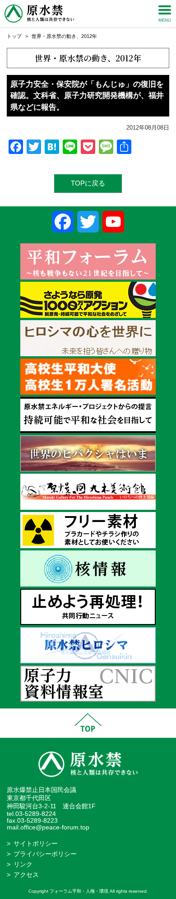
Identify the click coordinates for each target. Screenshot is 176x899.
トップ (14, 36)
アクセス (26, 874)
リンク (23, 864)
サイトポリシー (36, 843)
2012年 (89, 36)
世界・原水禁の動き (54, 36)
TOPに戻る (88, 183)
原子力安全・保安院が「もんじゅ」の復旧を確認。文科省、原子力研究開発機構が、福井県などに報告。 (87, 95)
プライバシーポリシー (45, 854)
